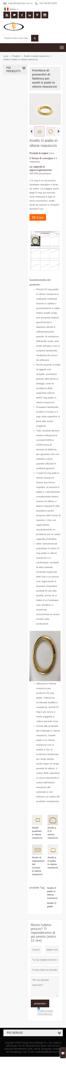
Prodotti (16, 56)
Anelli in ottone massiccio (36, 56)
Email (37, 217)
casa (5, 56)
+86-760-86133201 (48, 3)
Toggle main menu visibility (61, 47)
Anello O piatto (51, 905)
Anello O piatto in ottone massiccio (52, 893)
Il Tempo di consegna (41, 158)
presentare (40, 1003)
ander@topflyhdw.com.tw (20, 3)
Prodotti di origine (39, 153)
